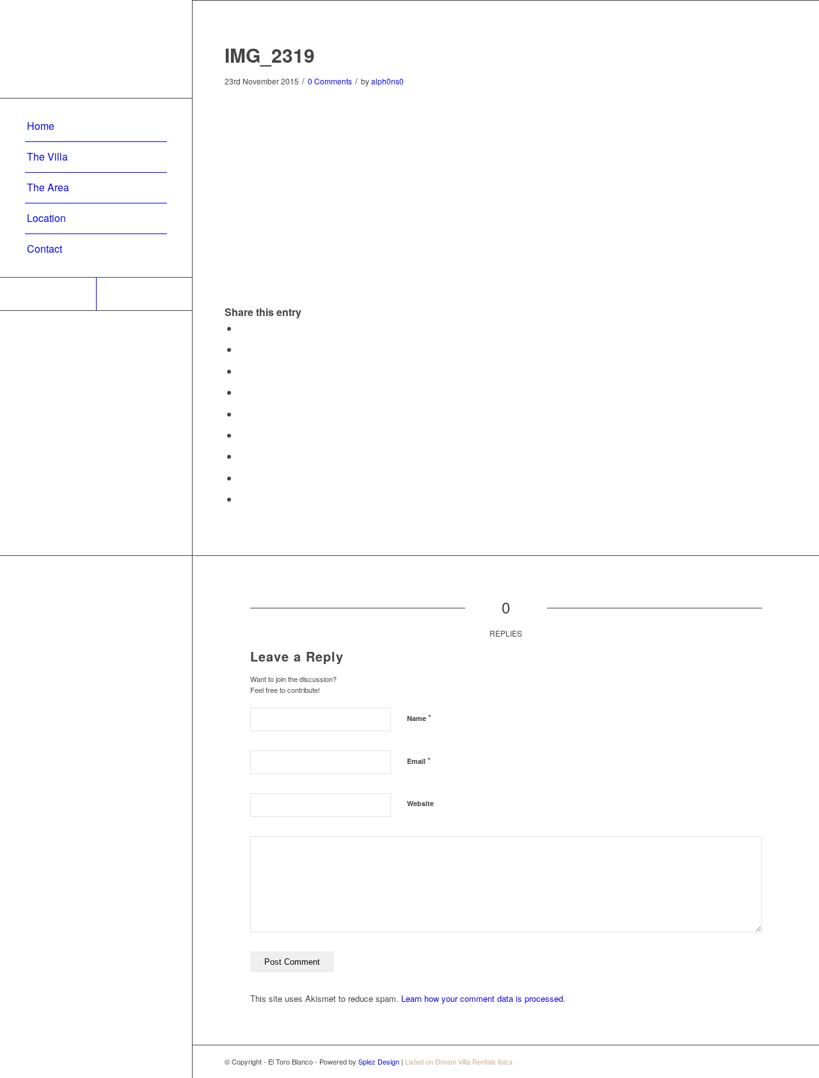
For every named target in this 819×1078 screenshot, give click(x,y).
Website (420, 803)
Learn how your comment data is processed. (483, 998)
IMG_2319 (270, 54)
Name (419, 717)
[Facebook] (144, 294)
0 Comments (330, 80)
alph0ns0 (387, 80)
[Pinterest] (48, 294)
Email (419, 760)
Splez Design (378, 1061)
